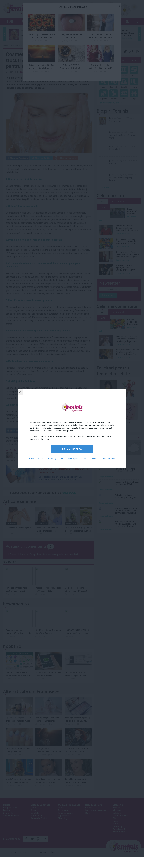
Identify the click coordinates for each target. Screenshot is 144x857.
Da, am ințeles (72, 449)
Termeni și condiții (55, 458)
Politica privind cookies (78, 458)
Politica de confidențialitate (104, 458)
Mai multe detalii (35, 458)
